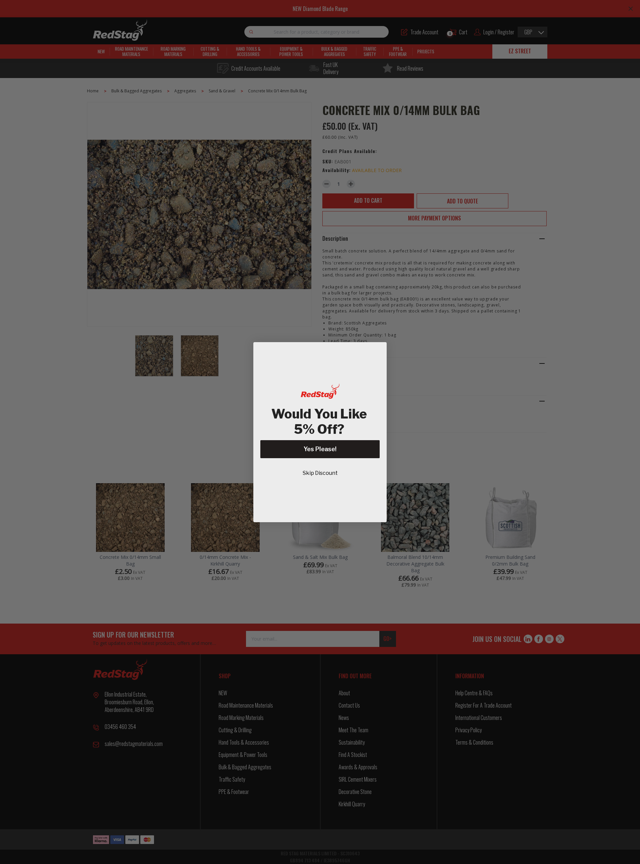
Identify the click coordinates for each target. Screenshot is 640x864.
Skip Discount (320, 473)
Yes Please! (320, 449)
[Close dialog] (378, 350)
